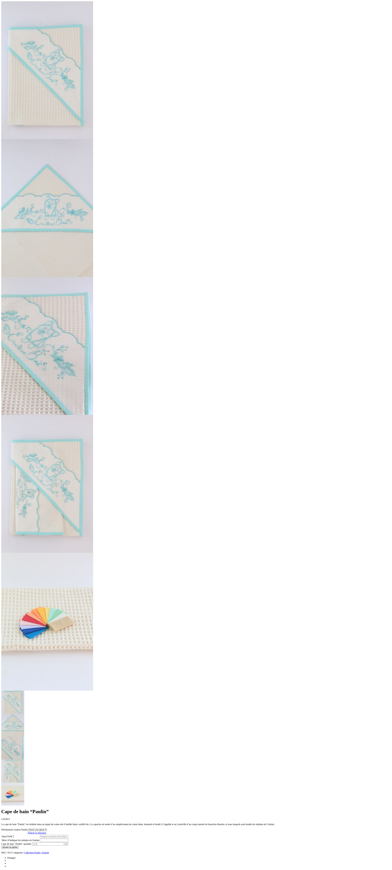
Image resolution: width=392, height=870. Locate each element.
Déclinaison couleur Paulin (14, 829)
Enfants (45, 852)
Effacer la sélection (37, 833)
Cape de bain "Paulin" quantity (16, 844)
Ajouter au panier (9, 847)
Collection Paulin (32, 852)
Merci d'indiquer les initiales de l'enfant (20, 840)
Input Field (8, 836)
